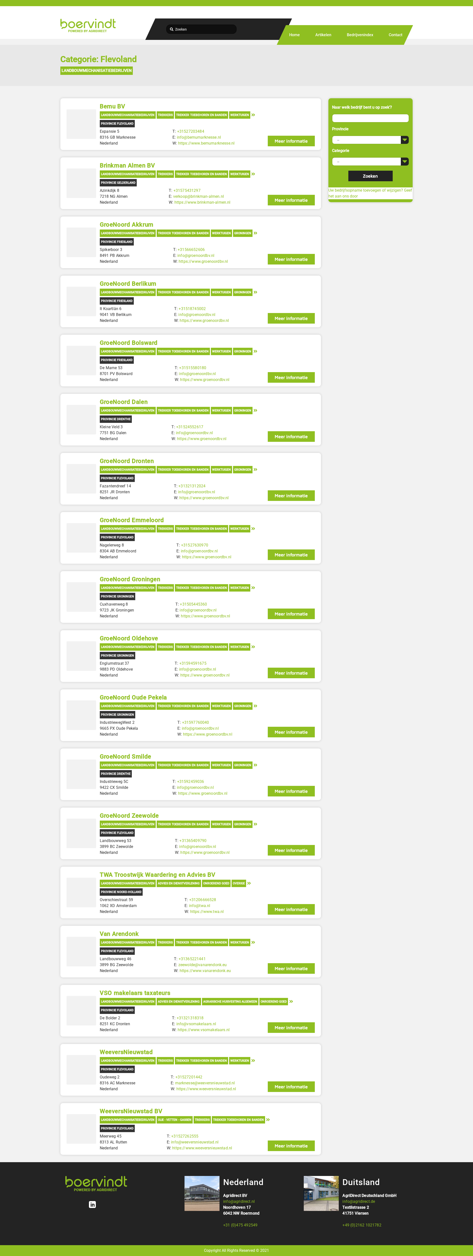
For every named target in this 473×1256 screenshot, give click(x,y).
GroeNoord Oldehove (129, 638)
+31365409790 (192, 840)
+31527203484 (190, 131)
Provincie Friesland (117, 242)
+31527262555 (184, 1136)
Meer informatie (291, 141)
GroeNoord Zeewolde (129, 815)
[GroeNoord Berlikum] (81, 301)
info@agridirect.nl (239, 1201)
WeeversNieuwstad (126, 1052)
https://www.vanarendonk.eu (205, 970)
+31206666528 (202, 899)
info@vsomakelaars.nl (196, 1024)
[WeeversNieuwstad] (81, 1070)
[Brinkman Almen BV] (81, 183)
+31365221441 (192, 959)
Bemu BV (112, 106)
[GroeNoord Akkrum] (81, 242)
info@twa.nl (199, 905)
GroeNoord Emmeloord (132, 520)
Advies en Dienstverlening (179, 883)
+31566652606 (191, 249)
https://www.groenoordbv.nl (203, 261)
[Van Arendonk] (81, 951)
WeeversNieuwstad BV (131, 1111)
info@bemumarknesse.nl (199, 137)
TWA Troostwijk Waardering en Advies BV (158, 874)
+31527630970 (194, 545)
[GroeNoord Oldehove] (81, 656)
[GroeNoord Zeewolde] (81, 833)
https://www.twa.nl (207, 911)
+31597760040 (195, 722)
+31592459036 (190, 781)
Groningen (242, 233)
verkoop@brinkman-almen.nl (198, 196)
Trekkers (165, 115)
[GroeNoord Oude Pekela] (81, 715)
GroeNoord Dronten (127, 461)
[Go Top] (464, 1245)
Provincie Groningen (117, 596)
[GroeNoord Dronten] (81, 479)
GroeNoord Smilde (125, 756)
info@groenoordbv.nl (195, 255)
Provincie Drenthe (116, 419)
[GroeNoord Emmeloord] (81, 538)
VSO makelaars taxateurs (135, 993)
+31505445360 (193, 604)
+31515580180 (192, 367)
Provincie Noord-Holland (121, 892)
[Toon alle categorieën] (253, 114)
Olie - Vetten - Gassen (174, 1120)
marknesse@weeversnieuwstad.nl (205, 1083)
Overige (239, 883)
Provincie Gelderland (118, 182)
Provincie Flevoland (117, 123)
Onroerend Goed (216, 883)
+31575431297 (187, 190)
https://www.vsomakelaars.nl (204, 1029)
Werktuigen (239, 115)
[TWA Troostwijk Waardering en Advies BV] (81, 892)
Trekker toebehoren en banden (201, 115)
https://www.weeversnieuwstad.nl (206, 1089)
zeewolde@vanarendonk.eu (202, 964)
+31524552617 (189, 427)
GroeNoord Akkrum (126, 224)
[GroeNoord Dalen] (81, 419)
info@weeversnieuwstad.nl (195, 1142)
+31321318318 (190, 1018)
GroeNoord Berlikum (128, 283)
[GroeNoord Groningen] (81, 597)
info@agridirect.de (358, 1201)
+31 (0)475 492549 (240, 1225)
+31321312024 (191, 486)
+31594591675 (192, 663)
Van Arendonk (119, 933)
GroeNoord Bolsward (129, 342)
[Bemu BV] (81, 124)
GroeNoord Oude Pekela (133, 697)
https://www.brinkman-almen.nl (202, 202)
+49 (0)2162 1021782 (361, 1225)
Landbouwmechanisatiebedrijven (97, 70)
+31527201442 (189, 1077)
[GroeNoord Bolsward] (81, 360)
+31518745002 (192, 308)
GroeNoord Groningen (130, 579)
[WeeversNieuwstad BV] (81, 1129)
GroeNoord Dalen (124, 401)
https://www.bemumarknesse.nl (206, 143)
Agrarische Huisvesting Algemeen (230, 1001)
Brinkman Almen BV (127, 165)
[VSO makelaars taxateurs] (81, 1010)
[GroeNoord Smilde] (81, 774)
